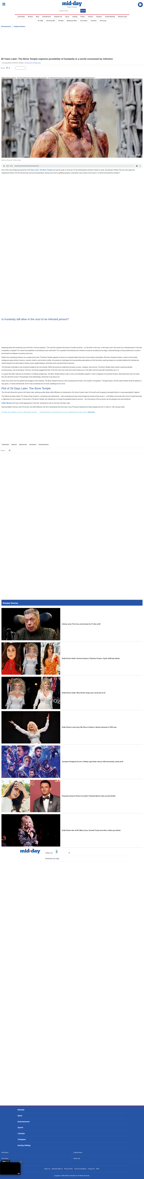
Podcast (90, 16)
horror (59, 383)
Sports (67, 16)
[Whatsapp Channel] (15, 72)
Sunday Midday (24, 1145)
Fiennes (107, 357)
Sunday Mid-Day (110, 16)
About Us (47, 1169)
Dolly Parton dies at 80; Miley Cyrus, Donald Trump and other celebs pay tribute (91, 830)
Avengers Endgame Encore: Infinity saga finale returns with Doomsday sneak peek (92, 761)
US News (61, 20)
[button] (13, 4)
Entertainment (46, 16)
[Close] (21, 1162)
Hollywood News (19, 26)
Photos (83, 16)
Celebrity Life (58, 16)
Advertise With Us (57, 1169)
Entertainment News (43, 444)
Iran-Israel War (50, 20)
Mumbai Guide (122, 16)
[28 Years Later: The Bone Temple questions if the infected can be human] (10, 1168)
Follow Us (22, 68)
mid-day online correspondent (33, 63)
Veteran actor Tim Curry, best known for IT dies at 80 (81, 624)
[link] (5, 1161)
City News (94, 20)
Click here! (91, 412)
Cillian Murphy (6, 403)
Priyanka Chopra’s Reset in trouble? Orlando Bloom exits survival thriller (89, 796)
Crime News (83, 20)
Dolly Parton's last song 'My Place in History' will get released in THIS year (89, 727)
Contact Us (91, 1169)
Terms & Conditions (80, 1169)
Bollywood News (72, 20)
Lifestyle (74, 16)
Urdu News (4, 1158)
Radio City (76, 1158)
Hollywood (14, 444)
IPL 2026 (40, 20)
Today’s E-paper (72, 7)
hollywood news (23, 444)
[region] (72, 43)
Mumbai (30, 16)
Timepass (99, 16)
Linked (13, 68)
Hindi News (4, 1152)
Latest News (21, 16)
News (37, 16)
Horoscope (103, 20)
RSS (97, 1169)
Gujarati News (77, 1152)
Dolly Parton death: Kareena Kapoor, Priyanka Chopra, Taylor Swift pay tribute (91, 658)
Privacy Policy (68, 1169)
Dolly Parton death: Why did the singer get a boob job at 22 (83, 693)
